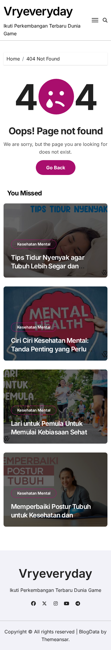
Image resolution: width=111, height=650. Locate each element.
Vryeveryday (38, 11)
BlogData (89, 632)
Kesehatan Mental (33, 244)
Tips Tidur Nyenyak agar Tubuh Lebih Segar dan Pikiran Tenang (47, 266)
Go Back (55, 168)
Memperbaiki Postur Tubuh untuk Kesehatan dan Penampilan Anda (51, 515)
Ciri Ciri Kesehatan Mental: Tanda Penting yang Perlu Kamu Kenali (50, 349)
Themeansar (54, 639)
